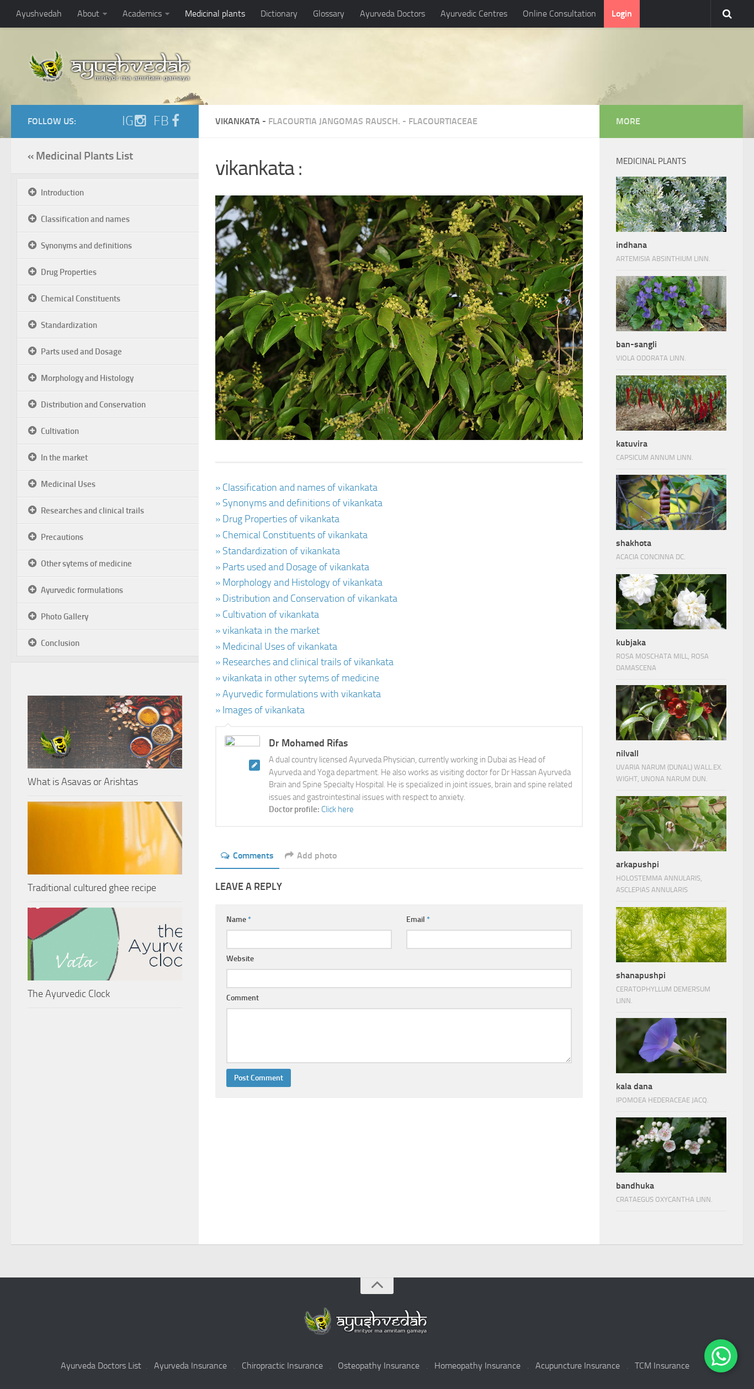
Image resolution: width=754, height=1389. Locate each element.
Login (622, 13)
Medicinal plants (215, 13)
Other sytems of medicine (86, 564)
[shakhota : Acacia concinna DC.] (671, 502)
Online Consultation (559, 13)
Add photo (317, 855)
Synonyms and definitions (86, 246)
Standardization (69, 325)
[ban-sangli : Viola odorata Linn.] (671, 303)
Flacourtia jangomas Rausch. (334, 121)
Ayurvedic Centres (473, 13)
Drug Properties (69, 272)
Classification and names (85, 219)
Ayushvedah (39, 13)
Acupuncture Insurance (577, 1365)
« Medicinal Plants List (80, 155)
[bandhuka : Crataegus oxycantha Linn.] (671, 1145)
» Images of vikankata (260, 710)
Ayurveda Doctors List (101, 1365)
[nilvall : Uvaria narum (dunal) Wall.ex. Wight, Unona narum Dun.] (671, 712)
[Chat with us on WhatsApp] (720, 1355)
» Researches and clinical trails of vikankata (304, 662)
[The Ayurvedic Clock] (105, 944)
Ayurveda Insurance (190, 1365)
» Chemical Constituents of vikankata (291, 535)
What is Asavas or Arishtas (83, 782)
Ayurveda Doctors (392, 13)
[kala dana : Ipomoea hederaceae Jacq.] (671, 1045)
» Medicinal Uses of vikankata (276, 646)
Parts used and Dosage (81, 352)
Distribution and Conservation (93, 405)
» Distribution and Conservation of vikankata (306, 598)
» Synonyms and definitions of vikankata (299, 503)
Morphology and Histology (87, 378)
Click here (337, 809)
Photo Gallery (64, 617)
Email (418, 919)
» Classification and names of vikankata (296, 487)
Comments (253, 855)
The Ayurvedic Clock (69, 994)
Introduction (62, 193)
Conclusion (60, 643)
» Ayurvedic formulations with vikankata (298, 694)
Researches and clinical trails (92, 511)
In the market (64, 458)
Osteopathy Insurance (379, 1365)
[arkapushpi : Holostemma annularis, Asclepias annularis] (671, 823)
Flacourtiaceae (442, 121)
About (88, 13)
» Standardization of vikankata (277, 551)
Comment (242, 998)
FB (161, 121)
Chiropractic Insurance (282, 1365)
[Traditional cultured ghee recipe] (105, 838)
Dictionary (279, 13)
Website (240, 958)
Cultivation (60, 431)
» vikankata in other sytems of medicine (297, 678)
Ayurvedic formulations (82, 590)
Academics (142, 13)
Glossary (328, 13)
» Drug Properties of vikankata (277, 519)
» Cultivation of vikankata (267, 614)
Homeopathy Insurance (477, 1365)
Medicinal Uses (68, 484)
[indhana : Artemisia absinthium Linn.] (671, 204)
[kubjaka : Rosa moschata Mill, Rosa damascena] (671, 601)
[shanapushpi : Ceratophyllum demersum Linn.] (671, 934)
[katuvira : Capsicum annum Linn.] (671, 403)
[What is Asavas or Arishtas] (105, 732)
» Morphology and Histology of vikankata (299, 582)
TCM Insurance (662, 1365)
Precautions (62, 537)
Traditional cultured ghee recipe (92, 888)
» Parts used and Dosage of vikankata (292, 567)
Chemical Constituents (80, 299)
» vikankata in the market (267, 630)
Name (238, 919)
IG (128, 121)
